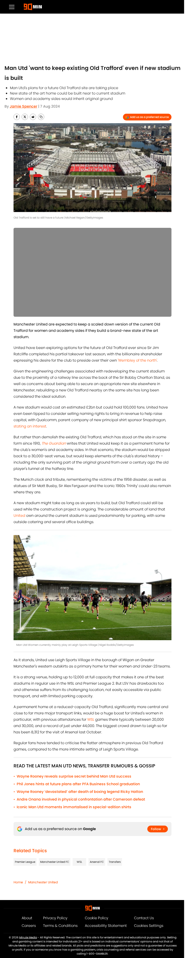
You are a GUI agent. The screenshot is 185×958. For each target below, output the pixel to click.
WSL (90, 719)
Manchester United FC (54, 862)
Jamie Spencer (23, 106)
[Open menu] (11, 6)
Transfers (115, 862)
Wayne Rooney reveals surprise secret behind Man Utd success (74, 776)
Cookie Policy (96, 918)
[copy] (41, 117)
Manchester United (43, 882)
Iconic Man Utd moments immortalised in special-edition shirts (74, 807)
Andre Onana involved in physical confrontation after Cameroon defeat (81, 799)
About (27, 918)
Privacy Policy (55, 918)
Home (18, 882)
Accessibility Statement (106, 925)
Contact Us (144, 918)
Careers (29, 925)
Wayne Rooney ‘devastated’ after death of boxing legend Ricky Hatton (80, 791)
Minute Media (28, 937)
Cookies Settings (148, 925)
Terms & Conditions (60, 925)
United (19, 515)
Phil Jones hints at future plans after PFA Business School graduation (78, 784)
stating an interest (30, 426)
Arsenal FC (97, 862)
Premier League (25, 862)
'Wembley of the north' (137, 360)
